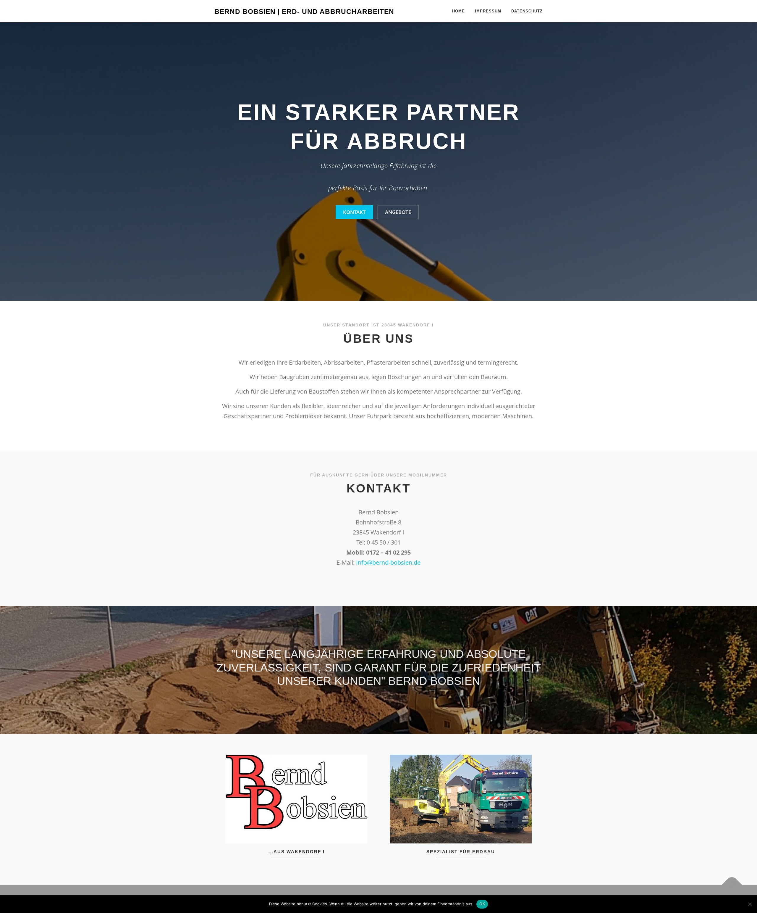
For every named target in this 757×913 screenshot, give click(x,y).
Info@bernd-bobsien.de (388, 562)
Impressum (488, 11)
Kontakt (354, 212)
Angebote (398, 212)
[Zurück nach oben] (732, 885)
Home (458, 11)
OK (482, 903)
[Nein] (750, 904)
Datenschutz (527, 11)
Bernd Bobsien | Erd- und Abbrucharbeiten (304, 11)
